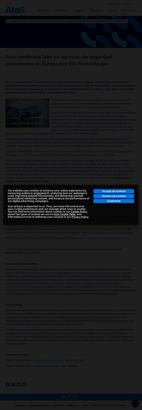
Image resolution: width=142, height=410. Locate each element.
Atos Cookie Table (65, 214)
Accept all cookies (113, 191)
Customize (114, 200)
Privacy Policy (80, 216)
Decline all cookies (114, 196)
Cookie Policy (79, 211)
